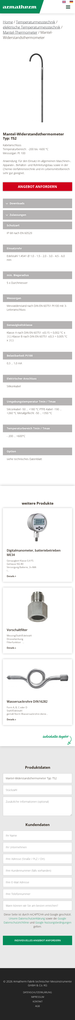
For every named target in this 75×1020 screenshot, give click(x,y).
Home (8, 22)
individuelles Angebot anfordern (37, 940)
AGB (37, 1006)
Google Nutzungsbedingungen (53, 922)
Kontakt (37, 1001)
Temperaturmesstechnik (35, 22)
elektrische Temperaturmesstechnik (31, 27)
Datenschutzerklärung (37, 992)
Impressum (37, 997)
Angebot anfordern (37, 186)
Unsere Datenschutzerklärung (27, 918)
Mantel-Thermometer (20, 32)
